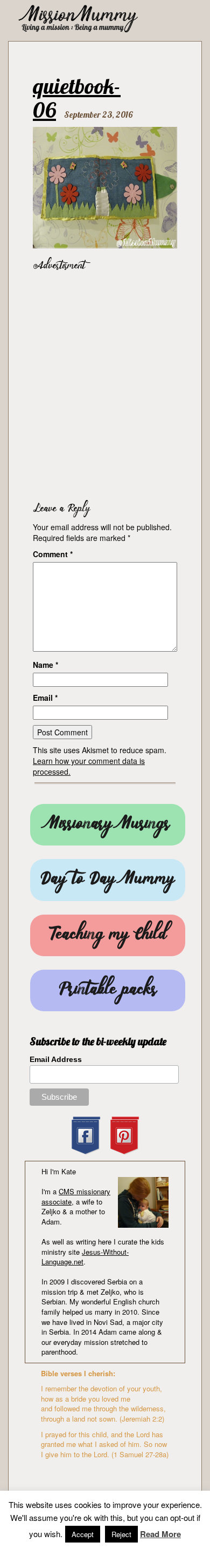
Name (45, 664)
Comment (53, 554)
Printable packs (108, 990)
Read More (160, 1534)
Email (45, 697)
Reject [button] (121, 1534)
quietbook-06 (77, 97)
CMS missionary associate (75, 1196)
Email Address (56, 1059)
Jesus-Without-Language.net (85, 1257)
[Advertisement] (105, 384)
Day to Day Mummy (107, 880)
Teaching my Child (107, 935)
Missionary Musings (108, 825)
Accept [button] (83, 1534)
